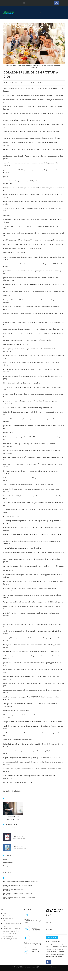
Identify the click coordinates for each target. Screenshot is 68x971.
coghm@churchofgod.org (32, 944)
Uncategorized (7, 872)
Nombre (49, 922)
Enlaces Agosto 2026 (9, 828)
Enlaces (5, 859)
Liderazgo (5, 866)
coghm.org (35, 951)
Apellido (49, 929)
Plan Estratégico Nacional (11, 928)
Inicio (4, 913)
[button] (24, 3)
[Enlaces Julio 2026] (7, 837)
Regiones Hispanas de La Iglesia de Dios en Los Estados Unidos (11, 933)
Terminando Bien (13, 817)
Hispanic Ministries (12, 83)
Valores (5, 921)
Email (48, 915)
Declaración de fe (8, 918)
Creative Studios (51, 967)
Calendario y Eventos (10, 939)
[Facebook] (56, 3)
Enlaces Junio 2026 (18, 846)
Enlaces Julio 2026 (18, 836)
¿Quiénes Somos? (8, 916)
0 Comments (14, 830)
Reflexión (41, 83)
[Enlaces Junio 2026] (7, 847)
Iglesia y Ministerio (8, 862)
